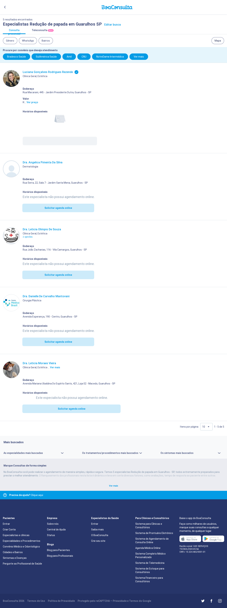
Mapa (218, 40)
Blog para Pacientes (58, 550)
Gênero (10, 40)
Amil (69, 56)
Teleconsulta (42, 30)
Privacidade (120, 600)
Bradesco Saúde (16, 56)
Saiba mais (97, 529)
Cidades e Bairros (13, 552)
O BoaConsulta (99, 535)
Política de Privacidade (61, 600)
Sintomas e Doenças (15, 558)
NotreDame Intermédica (110, 56)
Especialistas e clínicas (16, 535)
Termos (133, 600)
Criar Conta (9, 529)
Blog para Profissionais (60, 555)
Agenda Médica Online (147, 548)
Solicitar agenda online (58, 208)
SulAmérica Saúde (46, 56)
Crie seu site (98, 540)
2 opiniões (28, 237)
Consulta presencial (14, 31)
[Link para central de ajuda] (5, 495)
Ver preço (32, 102)
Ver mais (139, 56)
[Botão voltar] (5, 7)
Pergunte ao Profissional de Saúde (22, 563)
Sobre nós (53, 523)
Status (51, 535)
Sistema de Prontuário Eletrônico (154, 533)
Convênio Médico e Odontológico (21, 546)
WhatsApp (28, 40)
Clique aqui (26, 495)
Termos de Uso (36, 600)
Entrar (6, 523)
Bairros (46, 40)
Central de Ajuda (56, 529)
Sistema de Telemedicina (149, 562)
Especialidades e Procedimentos (21, 540)
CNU (84, 56)
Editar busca (112, 24)
